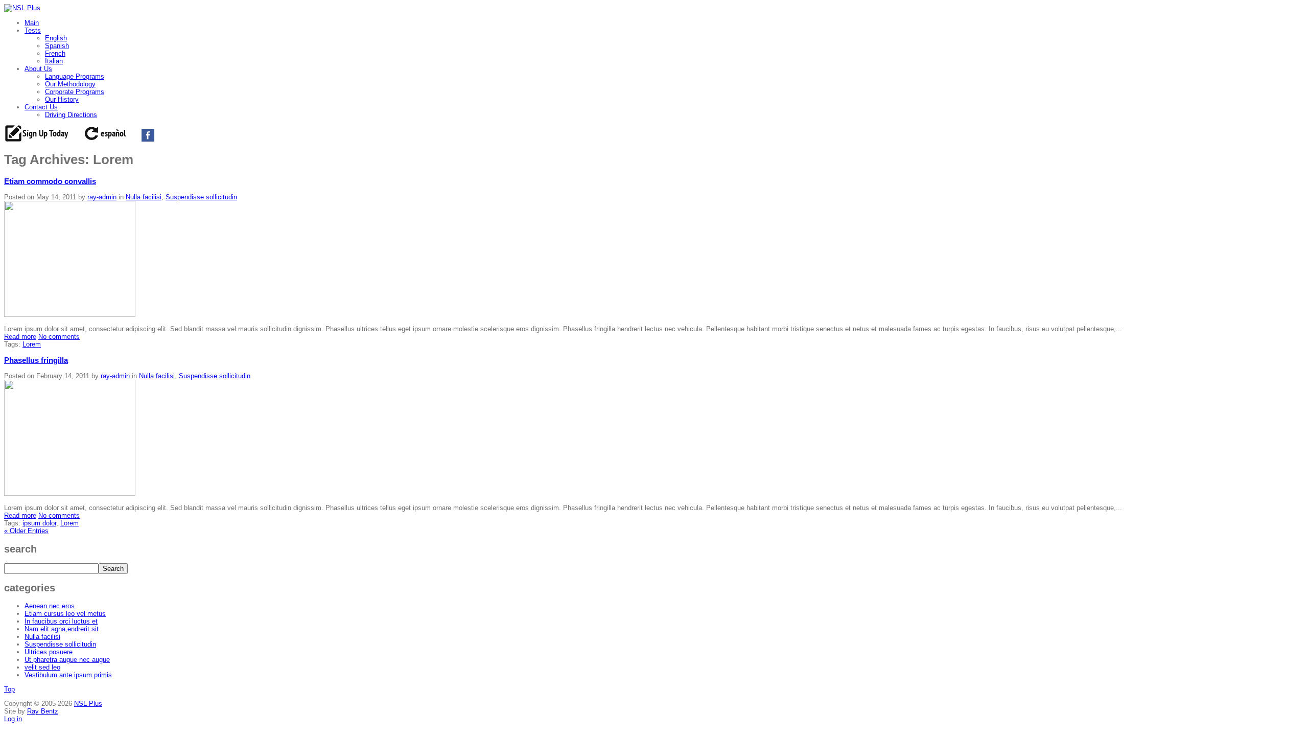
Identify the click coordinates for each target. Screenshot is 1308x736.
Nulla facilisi (143, 197)
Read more (20, 336)
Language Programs (74, 76)
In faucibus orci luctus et (61, 621)
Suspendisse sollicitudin (201, 197)
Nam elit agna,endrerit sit (62, 629)
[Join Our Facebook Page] (153, 139)
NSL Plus (88, 703)
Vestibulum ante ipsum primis (68, 675)
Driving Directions (71, 115)
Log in (13, 719)
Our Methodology (70, 84)
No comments (59, 336)
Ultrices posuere (49, 652)
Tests (33, 30)
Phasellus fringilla (36, 360)
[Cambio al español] (112, 139)
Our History (62, 99)
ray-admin (101, 197)
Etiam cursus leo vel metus (65, 613)
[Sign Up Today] (42, 139)
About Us (38, 69)
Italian (54, 61)
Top (9, 689)
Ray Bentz (42, 711)
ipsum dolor (39, 523)
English (56, 38)
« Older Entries (26, 531)
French (55, 53)
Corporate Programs (74, 92)
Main (32, 23)
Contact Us (41, 107)
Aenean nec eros (50, 606)
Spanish (57, 46)
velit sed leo (42, 667)
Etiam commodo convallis (50, 181)
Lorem (31, 344)
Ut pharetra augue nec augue (67, 659)
